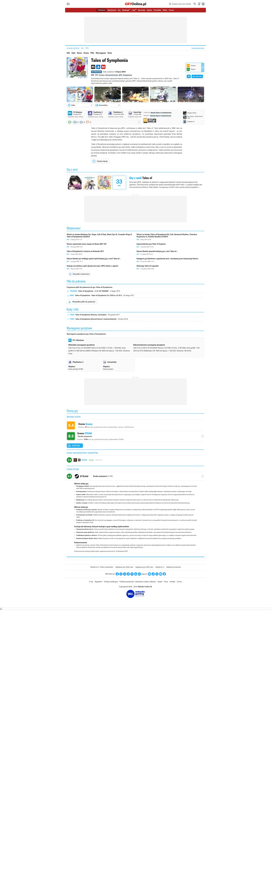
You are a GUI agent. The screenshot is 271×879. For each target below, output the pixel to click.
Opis (73, 53)
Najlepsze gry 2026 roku (124, 567)
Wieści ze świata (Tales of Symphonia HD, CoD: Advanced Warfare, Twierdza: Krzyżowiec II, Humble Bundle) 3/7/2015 (170, 237)
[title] (135, 477)
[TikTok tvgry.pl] (153, 574)
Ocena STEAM (135, 437)
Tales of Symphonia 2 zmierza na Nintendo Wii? (100, 252)
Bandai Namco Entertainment (161, 113)
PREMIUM (101, 10)
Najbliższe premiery (173, 567)
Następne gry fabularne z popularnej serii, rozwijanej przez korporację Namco (170, 260)
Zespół (160, 582)
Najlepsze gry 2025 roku (144, 567)
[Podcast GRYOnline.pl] (132, 574)
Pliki (92, 53)
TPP (96, 75)
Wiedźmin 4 (159, 567)
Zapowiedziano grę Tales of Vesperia (170, 245)
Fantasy (101, 75)
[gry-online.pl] (135, 4)
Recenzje (141, 10)
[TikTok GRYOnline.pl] (128, 574)
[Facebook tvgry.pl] (164, 574)
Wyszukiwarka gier (197, 48)
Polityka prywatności (127, 582)
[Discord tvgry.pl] (160, 574)
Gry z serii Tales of (135, 182)
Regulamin (98, 582)
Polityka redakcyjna (111, 582)
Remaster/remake (111, 75)
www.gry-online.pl (73, 48)
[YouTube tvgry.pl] (149, 574)
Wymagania (101, 53)
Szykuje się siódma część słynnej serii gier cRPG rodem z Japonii (100, 267)
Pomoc (179, 582)
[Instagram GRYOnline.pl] (120, 574)
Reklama (153, 582)
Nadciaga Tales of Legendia (170, 267)
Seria (109, 53)
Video (165, 10)
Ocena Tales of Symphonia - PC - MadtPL (135, 460)
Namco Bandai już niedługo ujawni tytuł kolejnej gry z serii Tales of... (100, 260)
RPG (87, 48)
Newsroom (112, 10)
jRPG (120, 75)
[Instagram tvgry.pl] (156, 574)
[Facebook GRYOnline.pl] (117, 574)
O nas (91, 582)
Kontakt (172, 582)
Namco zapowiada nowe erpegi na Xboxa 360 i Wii (100, 245)
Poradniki (157, 10)
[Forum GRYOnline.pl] (139, 574)
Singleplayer (127, 75)
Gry (119, 10)
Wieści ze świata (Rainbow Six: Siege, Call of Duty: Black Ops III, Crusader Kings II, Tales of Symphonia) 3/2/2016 (100, 237)
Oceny (86, 53)
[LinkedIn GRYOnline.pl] (135, 574)
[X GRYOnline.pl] (124, 574)
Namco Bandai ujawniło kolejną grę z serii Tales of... (170, 252)
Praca (166, 582)
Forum (171, 10)
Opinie (149, 10)
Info (68, 53)
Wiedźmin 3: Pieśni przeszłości (101, 567)
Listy (133, 10)
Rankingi (125, 10)
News (79, 53)
